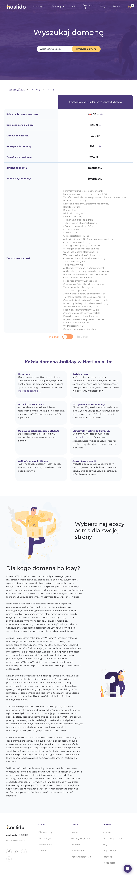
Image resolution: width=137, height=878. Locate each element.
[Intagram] (17, 852)
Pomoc (116, 6)
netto (54, 336)
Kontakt (107, 832)
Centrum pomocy (112, 838)
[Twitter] (10, 860)
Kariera (42, 850)
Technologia (44, 838)
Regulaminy (109, 850)
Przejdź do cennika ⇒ (29, 391)
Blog (102, 6)
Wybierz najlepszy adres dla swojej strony (99, 530)
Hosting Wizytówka (81, 838)
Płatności (107, 857)
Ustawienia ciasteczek (15, 841)
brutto (82, 336)
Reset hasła (109, 863)
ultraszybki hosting (83, 437)
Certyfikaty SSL (79, 850)
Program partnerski (81, 857)
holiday (50, 90)
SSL (73, 6)
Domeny (35, 90)
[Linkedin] (25, 852)
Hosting (75, 832)
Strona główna (16, 89)
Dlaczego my (88, 6)
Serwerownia (45, 844)
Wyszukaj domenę (86, 49)
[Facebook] (10, 852)
